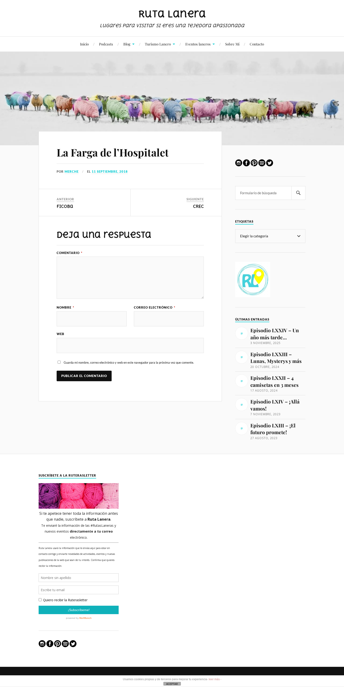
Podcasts (106, 43)
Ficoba (65, 206)
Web (60, 334)
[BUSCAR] (298, 193)
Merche (72, 171)
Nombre (65, 307)
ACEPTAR (172, 684)
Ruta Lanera (172, 13)
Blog (126, 43)
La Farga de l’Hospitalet (113, 152)
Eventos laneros (198, 43)
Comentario (69, 253)
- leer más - (214, 679)
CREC (198, 206)
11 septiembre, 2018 (110, 171)
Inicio (84, 43)
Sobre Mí (232, 43)
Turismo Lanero (158, 43)
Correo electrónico (154, 307)
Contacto (257, 43)
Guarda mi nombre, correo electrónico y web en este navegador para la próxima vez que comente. (129, 362)
